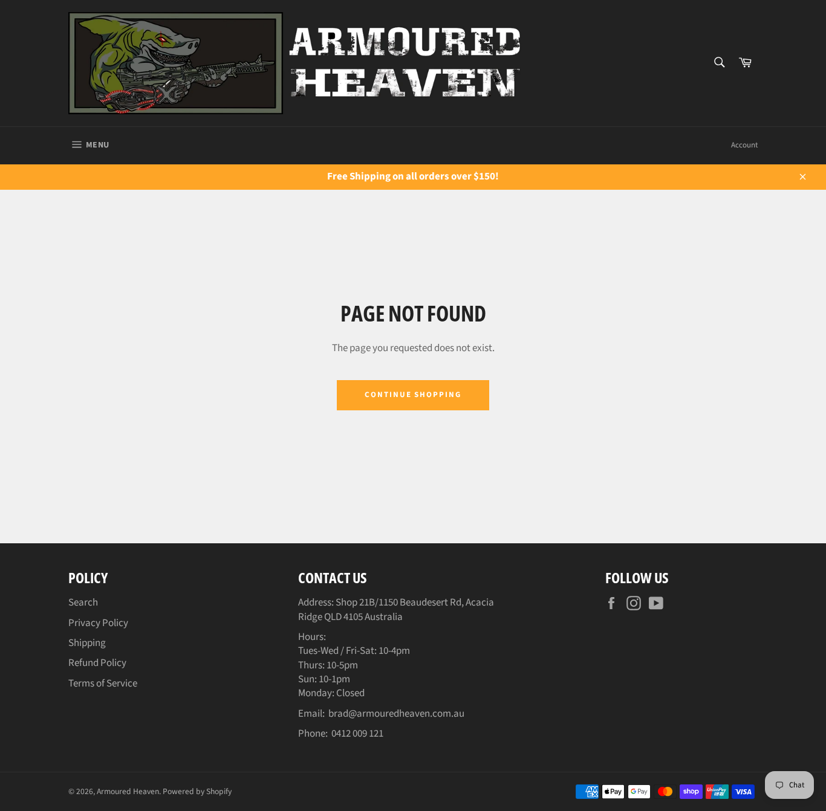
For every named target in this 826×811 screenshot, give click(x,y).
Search (83, 602)
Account (744, 145)
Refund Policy (97, 663)
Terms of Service (102, 683)
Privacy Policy (98, 623)
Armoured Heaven (128, 791)
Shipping (87, 643)
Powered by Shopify (197, 791)
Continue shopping (413, 394)
